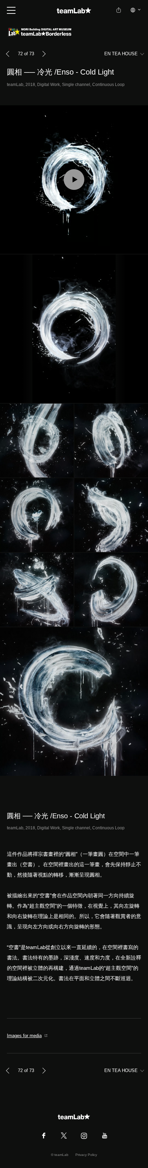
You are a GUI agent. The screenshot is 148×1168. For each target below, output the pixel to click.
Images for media (24, 1035)
